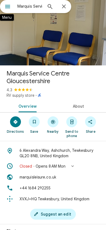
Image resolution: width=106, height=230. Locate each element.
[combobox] (29, 6)
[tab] (26, 105)
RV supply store (21, 95)
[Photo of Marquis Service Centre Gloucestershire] (53, 32)
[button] (53, 166)
